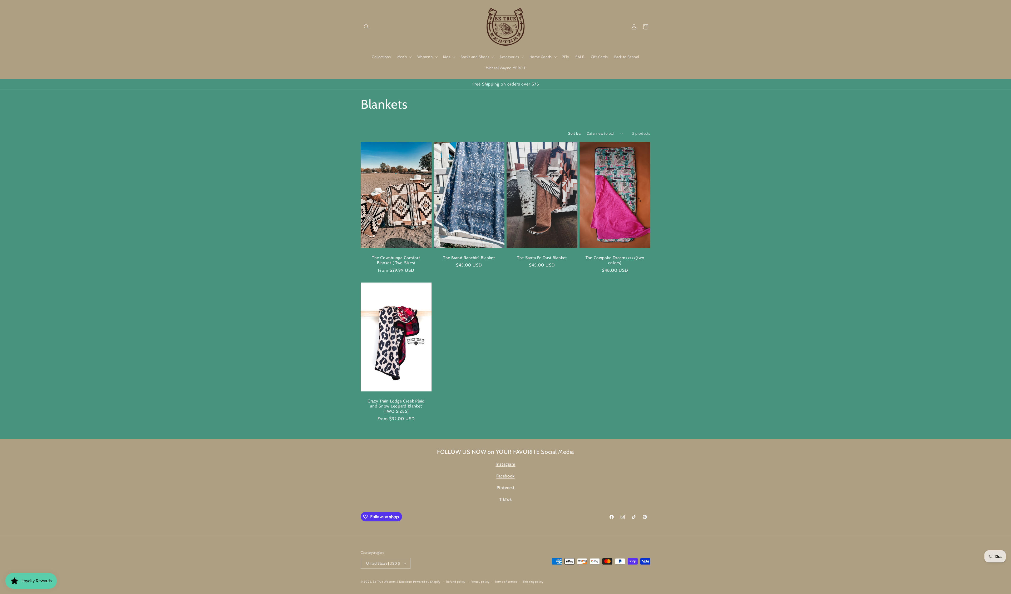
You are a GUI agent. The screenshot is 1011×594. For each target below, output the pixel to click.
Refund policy (455, 581)
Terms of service (506, 581)
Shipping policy (533, 581)
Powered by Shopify (427, 582)
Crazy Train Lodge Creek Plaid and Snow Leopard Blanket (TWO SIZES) (396, 406)
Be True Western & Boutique (392, 582)
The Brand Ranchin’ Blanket (469, 257)
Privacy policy (480, 581)
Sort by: (574, 133)
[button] (366, 27)
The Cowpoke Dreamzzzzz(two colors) (615, 260)
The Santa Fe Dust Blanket (542, 257)
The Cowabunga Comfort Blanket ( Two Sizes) (396, 260)
